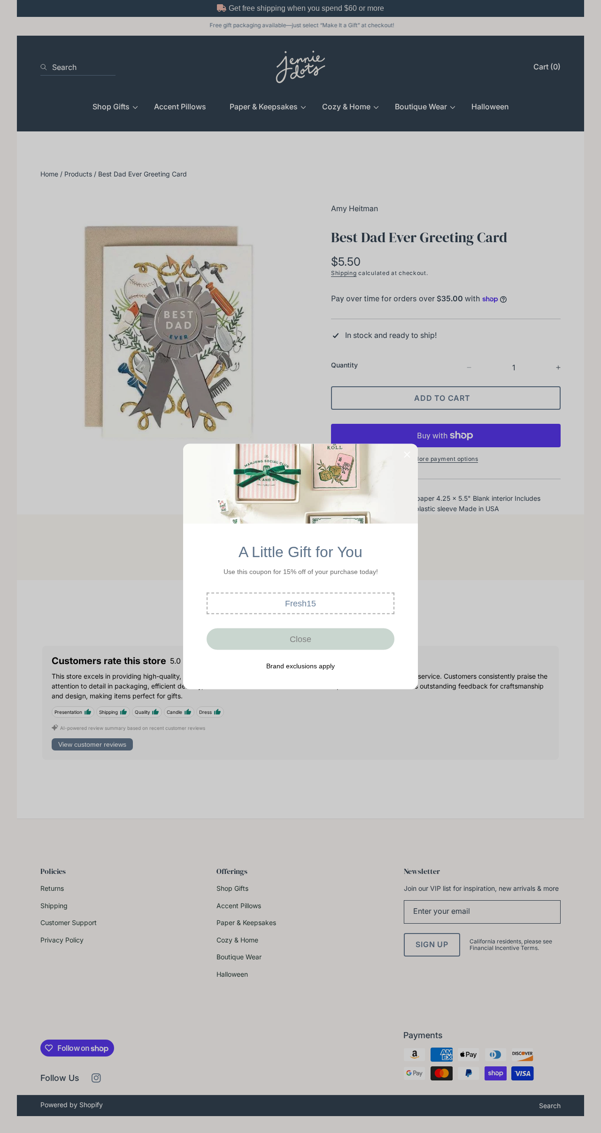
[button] (300, 603)
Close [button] (300, 638)
